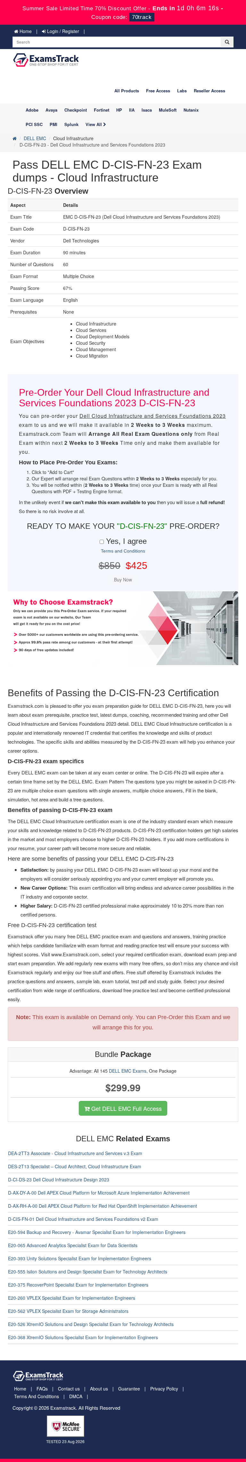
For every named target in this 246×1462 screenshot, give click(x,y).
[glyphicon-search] (227, 42)
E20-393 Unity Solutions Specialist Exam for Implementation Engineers (79, 1258)
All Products (126, 91)
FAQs (42, 1388)
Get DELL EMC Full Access (126, 1108)
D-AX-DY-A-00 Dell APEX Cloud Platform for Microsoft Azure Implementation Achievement (99, 1192)
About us (99, 1388)
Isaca (147, 110)
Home (25, 31)
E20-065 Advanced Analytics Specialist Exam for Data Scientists (72, 1245)
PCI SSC (34, 124)
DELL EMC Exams (127, 1071)
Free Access (158, 91)
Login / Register (62, 31)
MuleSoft (167, 110)
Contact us (69, 1388)
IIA (132, 110)
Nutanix (191, 110)
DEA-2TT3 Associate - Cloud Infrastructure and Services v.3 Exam (75, 1153)
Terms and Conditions (123, 551)
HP (119, 110)
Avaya (51, 110)
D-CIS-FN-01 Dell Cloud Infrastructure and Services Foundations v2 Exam (83, 1219)
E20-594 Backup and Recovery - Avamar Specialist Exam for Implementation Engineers (96, 1232)
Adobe (32, 110)
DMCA (75, 1396)
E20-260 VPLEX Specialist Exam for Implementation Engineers (71, 1298)
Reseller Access (209, 91)
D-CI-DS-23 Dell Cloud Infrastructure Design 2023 (58, 1179)
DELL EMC (35, 138)
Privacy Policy (164, 1388)
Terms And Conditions (36, 1396)
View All (94, 124)
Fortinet (101, 110)
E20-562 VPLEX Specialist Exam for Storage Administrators (68, 1311)
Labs (182, 91)
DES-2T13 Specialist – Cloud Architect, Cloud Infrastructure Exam (74, 1166)
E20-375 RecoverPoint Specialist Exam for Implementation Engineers (78, 1284)
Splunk (71, 124)
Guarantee (129, 1388)
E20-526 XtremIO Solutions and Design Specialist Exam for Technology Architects (91, 1324)
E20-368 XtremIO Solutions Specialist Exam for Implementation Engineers (83, 1337)
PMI (53, 124)
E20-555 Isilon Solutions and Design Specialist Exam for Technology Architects (87, 1271)
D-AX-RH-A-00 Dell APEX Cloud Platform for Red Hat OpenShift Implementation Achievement (102, 1206)
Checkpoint (75, 110)
